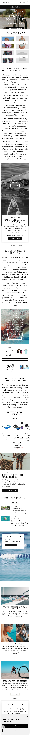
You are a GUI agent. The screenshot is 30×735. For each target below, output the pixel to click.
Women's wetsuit (15, 334)
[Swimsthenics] (15, 633)
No (15, 730)
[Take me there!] (15, 221)
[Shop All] (15, 181)
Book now (15, 694)
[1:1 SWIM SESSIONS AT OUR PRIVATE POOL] (15, 596)
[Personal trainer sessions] (15, 670)
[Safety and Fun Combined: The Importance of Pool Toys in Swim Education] (5, 518)
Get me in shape (15, 657)
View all (15, 418)
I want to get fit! (10, 490)
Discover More (15, 620)
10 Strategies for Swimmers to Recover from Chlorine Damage (19, 511)
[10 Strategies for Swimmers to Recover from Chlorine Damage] (5, 508)
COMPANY (14, 698)
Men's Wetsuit (15, 338)
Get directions (11, 545)
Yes (15, 725)
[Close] (27, 716)
